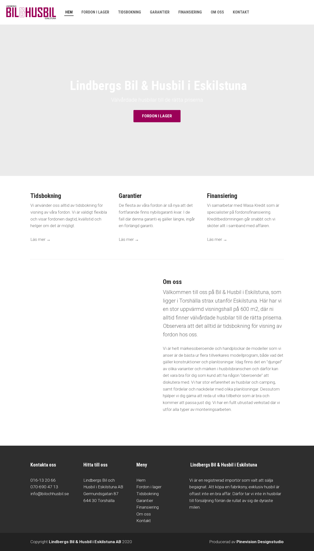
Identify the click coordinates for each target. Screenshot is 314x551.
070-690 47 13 (44, 486)
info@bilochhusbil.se (49, 493)
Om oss (143, 514)
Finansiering (147, 507)
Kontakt (143, 520)
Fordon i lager (148, 486)
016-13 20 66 (43, 480)
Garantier (144, 500)
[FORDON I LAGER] (156, 121)
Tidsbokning (147, 493)
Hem (140, 480)
